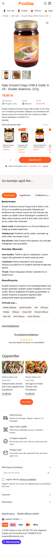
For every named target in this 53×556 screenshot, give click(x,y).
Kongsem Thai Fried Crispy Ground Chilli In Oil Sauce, (23, 146)
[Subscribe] (48, 472)
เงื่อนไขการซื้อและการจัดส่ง (28, 514)
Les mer (5, 120)
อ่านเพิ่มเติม (6, 394)
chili (36, 307)
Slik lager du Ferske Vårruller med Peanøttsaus (34, 387)
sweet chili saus (33, 316)
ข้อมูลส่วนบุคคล (8, 514)
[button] (45, 3)
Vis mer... (46, 125)
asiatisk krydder (25, 307)
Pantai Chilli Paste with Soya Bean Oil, (40, 146)
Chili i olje (15, 16)
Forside (5, 16)
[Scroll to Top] (48, 542)
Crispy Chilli (26, 312)
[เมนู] (3, 3)
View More (26, 402)
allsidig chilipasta (9, 307)
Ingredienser (25, 195)
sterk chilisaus (18, 316)
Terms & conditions (28, 479)
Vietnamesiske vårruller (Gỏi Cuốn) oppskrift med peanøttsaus (13, 387)
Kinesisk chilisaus (41, 312)
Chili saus (44, 307)
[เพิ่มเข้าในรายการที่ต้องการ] (47, 23)
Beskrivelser (9, 195)
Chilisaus (15, 312)
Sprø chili (6, 316)
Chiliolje (6, 312)
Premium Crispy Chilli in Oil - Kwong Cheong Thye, (8, 146)
